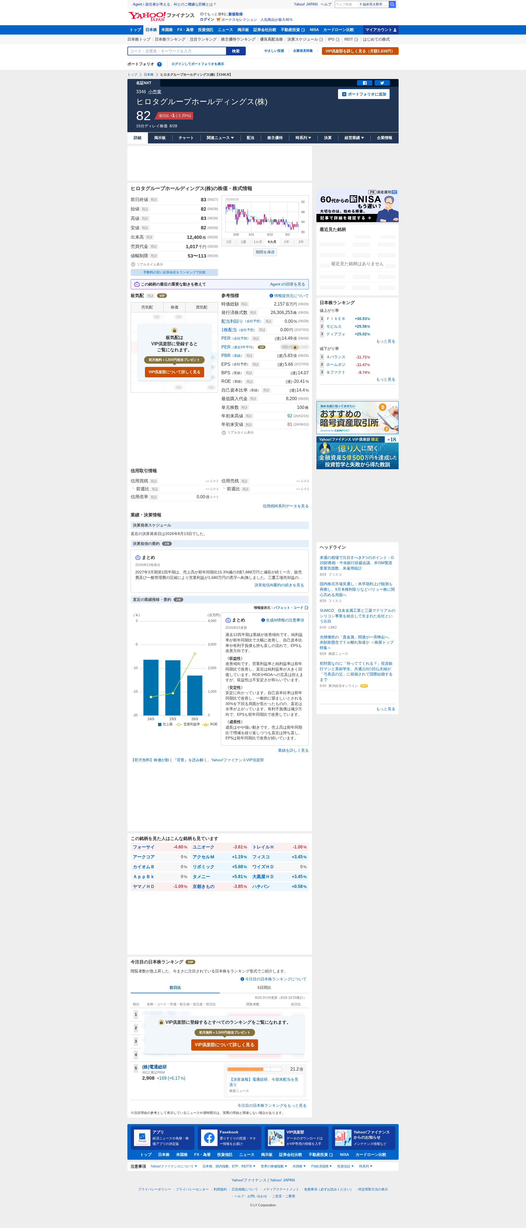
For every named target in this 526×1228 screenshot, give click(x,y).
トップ (135, 29)
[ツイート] (382, 83)
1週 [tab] (243, 242)
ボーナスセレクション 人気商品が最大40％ (257, 20)
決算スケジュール (302, 39)
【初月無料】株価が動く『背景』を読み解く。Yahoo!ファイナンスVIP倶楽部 (197, 760)
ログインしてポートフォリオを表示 (197, 64)
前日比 (175, 987)
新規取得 (235, 14)
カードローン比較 (338, 29)
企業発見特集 (303, 51)
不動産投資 (290, 29)
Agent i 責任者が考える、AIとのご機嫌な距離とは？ (174, 4)
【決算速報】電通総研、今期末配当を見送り (263, 1082)
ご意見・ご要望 (283, 1196)
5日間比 (264, 987)
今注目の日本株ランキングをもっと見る (272, 1105)
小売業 (154, 91)
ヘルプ (326, 4)
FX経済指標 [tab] (319, 1166)
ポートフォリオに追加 (367, 94)
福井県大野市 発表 (375, 4)
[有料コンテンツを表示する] (295, 347)
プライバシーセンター (192, 1189)
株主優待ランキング (238, 39)
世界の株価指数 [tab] (272, 1166)
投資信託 (205, 29)
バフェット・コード (288, 608)
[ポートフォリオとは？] (159, 64)
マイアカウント (378, 29)
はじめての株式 (376, 39)
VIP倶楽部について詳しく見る (174, 372)
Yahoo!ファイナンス (249, 1180)
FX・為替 (185, 29)
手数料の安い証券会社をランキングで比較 (174, 272)
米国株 (167, 29)
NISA (314, 29)
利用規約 (220, 1189)
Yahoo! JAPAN (306, 4)
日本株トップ (138, 39)
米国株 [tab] (297, 1166)
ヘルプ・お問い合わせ (250, 1196)
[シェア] (364, 83)
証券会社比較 (264, 29)
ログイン (207, 19)
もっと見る (385, 341)
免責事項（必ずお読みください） (328, 1189)
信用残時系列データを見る (286, 506)
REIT (348, 39)
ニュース (225, 29)
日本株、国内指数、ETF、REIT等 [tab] (227, 1166)
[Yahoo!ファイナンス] (162, 13)
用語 (153, 200)
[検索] (392, 4)
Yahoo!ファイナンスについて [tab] (172, 1166)
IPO (331, 39)
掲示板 (243, 29)
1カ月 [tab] (258, 242)
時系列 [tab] (364, 1166)
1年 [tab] (286, 242)
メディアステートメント (281, 1189)
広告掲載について (245, 1189)
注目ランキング (203, 39)
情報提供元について (291, 295)
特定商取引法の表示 (373, 1189)
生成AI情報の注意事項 (285, 620)
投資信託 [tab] (343, 1166)
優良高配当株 (271, 39)
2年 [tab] (301, 242)
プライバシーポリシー (154, 1189)
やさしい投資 (274, 51)
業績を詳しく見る (293, 750)
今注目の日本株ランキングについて (276, 979)
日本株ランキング (170, 39)
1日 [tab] (228, 242)
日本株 (151, 29)
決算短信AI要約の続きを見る (279, 585)
